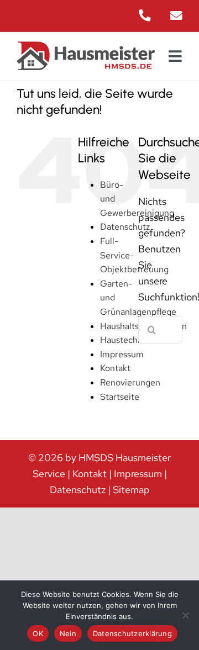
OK (38, 633)
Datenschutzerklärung (132, 633)
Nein (68, 633)
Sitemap (131, 489)
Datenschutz (125, 226)
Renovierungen (130, 382)
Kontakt (115, 368)
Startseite (119, 397)
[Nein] (185, 615)
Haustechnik (124, 340)
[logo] (86, 46)
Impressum (122, 354)
